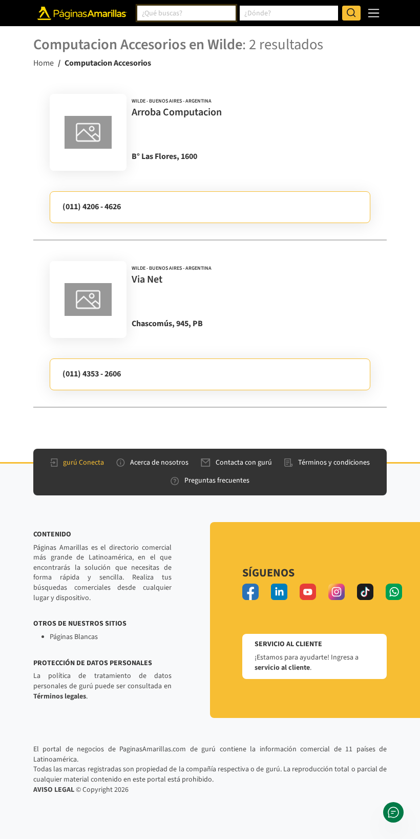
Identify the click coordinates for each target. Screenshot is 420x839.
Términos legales (59, 696)
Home (43, 63)
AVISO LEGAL (53, 790)
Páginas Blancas (74, 637)
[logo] (88, 132)
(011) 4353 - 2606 (91, 373)
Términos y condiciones (334, 462)
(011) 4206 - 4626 (91, 206)
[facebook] (250, 592)
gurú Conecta (83, 462)
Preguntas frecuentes (216, 480)
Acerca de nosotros (159, 462)
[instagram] (336, 592)
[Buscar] (351, 13)
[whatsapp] (394, 592)
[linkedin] (279, 592)
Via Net (147, 279)
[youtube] (308, 592)
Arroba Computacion (177, 112)
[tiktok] (365, 592)
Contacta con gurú (244, 462)
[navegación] (374, 13)
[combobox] (186, 13)
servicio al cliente (282, 668)
